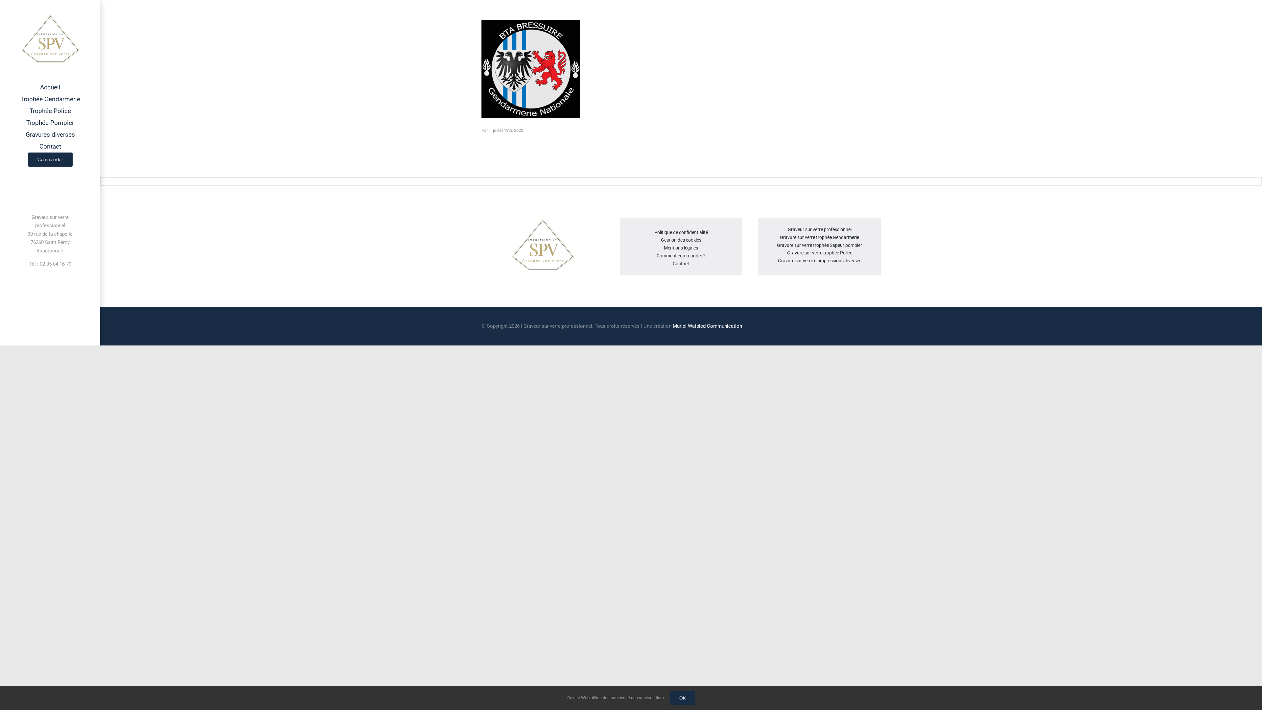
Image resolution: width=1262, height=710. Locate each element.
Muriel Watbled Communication (707, 326)
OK (682, 698)
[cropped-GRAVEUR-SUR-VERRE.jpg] (542, 220)
